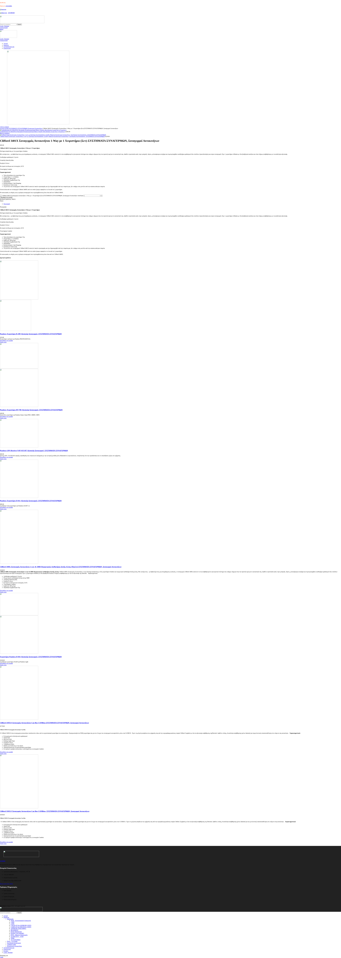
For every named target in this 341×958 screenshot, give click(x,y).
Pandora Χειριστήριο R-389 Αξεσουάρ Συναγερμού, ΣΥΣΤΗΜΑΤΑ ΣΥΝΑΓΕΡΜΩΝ (31, 334)
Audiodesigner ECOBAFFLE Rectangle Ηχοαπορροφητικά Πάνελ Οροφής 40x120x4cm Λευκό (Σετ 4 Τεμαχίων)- (33, 131)
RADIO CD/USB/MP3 (17, 933)
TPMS (12, 938)
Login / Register (8, 952)
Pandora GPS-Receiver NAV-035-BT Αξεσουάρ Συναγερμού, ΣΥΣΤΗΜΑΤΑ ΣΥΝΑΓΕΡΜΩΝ (34, 451)
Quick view (3, 342)
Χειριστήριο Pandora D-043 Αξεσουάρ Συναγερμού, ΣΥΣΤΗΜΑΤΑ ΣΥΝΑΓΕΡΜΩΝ (31, 657)
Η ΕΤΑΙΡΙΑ (2, 861)
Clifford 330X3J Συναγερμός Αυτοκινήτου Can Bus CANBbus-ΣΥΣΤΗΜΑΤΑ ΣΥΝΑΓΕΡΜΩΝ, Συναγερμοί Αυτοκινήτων (44, 723)
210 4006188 (11, 12)
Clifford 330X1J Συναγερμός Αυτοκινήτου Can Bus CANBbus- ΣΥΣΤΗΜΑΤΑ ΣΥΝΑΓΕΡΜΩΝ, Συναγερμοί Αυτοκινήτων (44, 811)
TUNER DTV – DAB (17, 936)
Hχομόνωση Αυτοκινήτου (14, 946)
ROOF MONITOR (16, 932)
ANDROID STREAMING (18, 928)
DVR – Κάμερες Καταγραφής (19, 935)
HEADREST (14, 930)
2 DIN (12, 924)
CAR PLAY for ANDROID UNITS (21, 925)
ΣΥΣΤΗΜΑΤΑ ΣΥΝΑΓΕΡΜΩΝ (18, 128)
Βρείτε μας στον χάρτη (6, 883)
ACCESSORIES (15, 940)
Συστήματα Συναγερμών (14, 943)
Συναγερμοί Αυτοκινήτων (35, 128)
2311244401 (9, 6)
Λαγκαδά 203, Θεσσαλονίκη (12, 2)
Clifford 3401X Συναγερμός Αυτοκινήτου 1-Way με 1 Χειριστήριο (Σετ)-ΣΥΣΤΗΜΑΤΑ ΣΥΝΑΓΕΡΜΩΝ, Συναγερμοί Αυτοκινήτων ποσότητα (42, 195)
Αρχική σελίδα (4, 128)
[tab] (172, 204)
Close (1, 957)
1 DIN (12, 922)
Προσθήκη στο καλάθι (6, 197)
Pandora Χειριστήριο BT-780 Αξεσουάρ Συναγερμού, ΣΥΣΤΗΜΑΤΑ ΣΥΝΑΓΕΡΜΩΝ (31, 410)
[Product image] (15, 330)
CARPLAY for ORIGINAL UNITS (21, 927)
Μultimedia (10, 919)
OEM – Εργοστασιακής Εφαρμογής (21, 920)
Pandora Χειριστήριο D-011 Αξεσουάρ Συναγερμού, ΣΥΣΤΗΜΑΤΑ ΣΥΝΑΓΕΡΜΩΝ (31, 501)
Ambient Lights (11, 944)
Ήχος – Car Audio (12, 941)
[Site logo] (22, 22)
